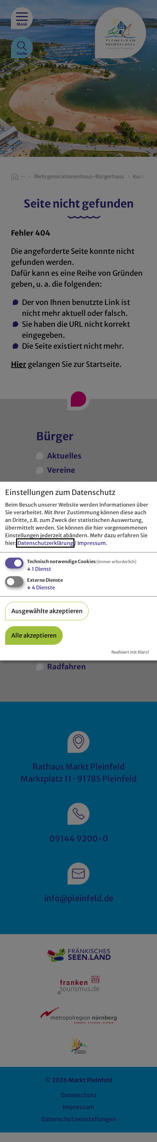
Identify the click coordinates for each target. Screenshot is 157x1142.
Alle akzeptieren (34, 635)
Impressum (91, 543)
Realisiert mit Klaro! (130, 652)
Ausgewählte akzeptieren (47, 611)
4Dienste (41, 587)
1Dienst (39, 569)
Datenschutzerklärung (45, 543)
